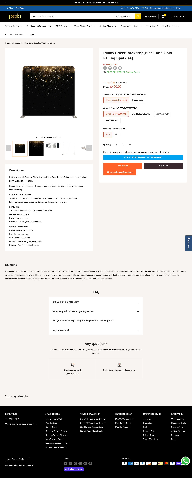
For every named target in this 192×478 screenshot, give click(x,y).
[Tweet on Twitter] (115, 68)
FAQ (145, 427)
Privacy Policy (149, 435)
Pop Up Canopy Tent (124, 419)
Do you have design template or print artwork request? (83, 320)
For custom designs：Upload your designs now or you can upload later (136, 152)
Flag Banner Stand (123, 423)
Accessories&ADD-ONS (56, 447)
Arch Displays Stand (54, 439)
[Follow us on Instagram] (75, 463)
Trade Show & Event (83, 26)
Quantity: (107, 144)
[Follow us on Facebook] (65, 463)
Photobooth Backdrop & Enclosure (161, 26)
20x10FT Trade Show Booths (92, 423)
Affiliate (10, 8)
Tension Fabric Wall (53, 419)
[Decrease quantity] (116, 144)
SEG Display (61, 26)
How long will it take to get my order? (74, 311)
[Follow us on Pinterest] (80, 463)
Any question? (61, 330)
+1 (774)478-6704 (131, 8)
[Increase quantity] (130, 144)
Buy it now (163, 166)
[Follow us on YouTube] (85, 463)
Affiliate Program (178, 431)
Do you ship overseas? (66, 302)
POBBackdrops (110, 65)
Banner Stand (51, 427)
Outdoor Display (106, 26)
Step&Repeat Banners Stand (57, 443)
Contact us (147, 423)
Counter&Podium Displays (56, 431)
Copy (178, 8)
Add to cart (123, 166)
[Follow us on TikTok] (90, 463)
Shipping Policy (177, 427)
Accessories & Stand (14, 34)
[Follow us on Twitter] (70, 463)
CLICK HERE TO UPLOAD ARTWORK (143, 157)
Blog (173, 439)
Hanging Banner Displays (56, 435)
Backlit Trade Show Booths (91, 431)
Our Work (19, 8)
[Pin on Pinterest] (110, 68)
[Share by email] (120, 68)
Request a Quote (178, 423)
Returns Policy (149, 431)
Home (7, 43)
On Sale (31, 34)
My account (150, 16)
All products (16, 43)
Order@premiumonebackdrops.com (159, 8)
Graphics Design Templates (119, 172)
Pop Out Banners (122, 427)
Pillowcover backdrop (130, 26)
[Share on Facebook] (105, 68)
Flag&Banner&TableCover (37, 26)
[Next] (186, 2)
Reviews (175, 435)
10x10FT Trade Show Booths (92, 419)
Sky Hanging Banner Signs (91, 427)
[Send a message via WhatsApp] (185, 461)
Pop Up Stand (51, 423)
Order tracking (177, 419)
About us (147, 419)
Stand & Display (12, 26)
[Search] (138, 16)
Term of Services (150, 439)
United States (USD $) (15, 459)
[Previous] (6, 2)
